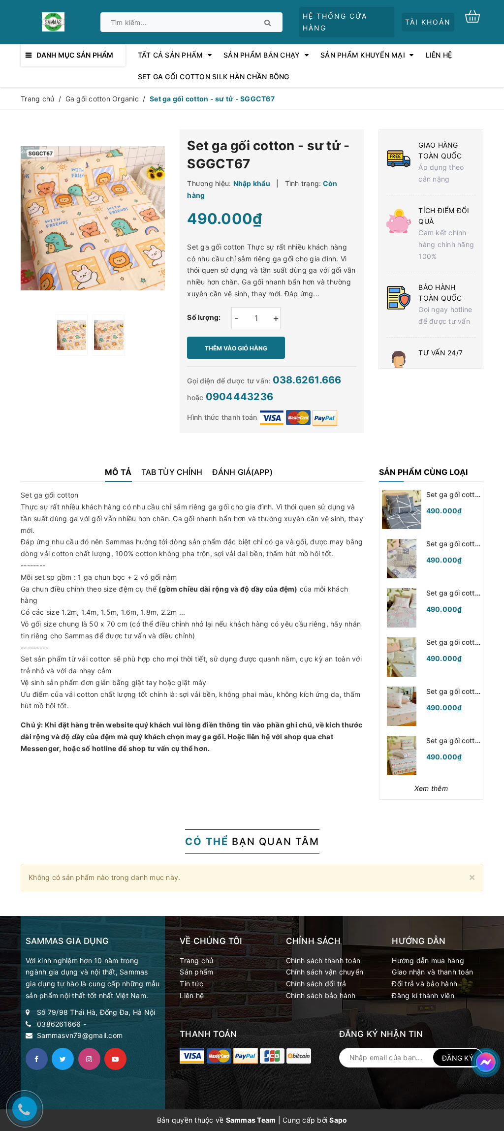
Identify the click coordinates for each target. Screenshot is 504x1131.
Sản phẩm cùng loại (423, 472)
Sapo (338, 1120)
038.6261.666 (307, 380)
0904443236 (240, 397)
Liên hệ (192, 995)
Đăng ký (457, 1058)
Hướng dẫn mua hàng (428, 960)
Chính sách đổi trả (316, 983)
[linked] (115, 1059)
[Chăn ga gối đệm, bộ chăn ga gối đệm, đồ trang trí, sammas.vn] (192, 1056)
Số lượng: (203, 317)
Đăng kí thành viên (423, 995)
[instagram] (89, 1059)
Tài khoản (428, 22)
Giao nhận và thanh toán (432, 972)
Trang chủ (196, 960)
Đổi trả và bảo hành (424, 983)
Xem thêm (431, 788)
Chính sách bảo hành (321, 995)
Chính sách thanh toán (323, 960)
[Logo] (53, 21)
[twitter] (63, 1059)
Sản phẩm (196, 972)
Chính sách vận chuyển (324, 972)
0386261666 (59, 1024)
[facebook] (37, 1059)
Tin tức (191, 983)
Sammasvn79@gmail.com (80, 1035)
